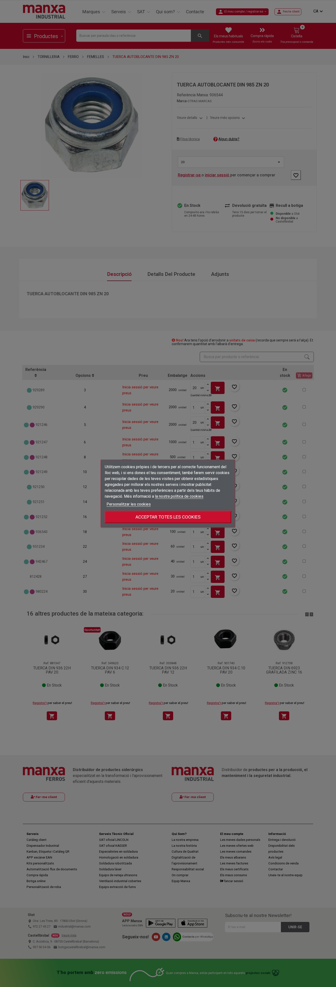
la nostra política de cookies (179, 496)
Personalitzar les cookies (129, 504)
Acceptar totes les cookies (168, 517)
